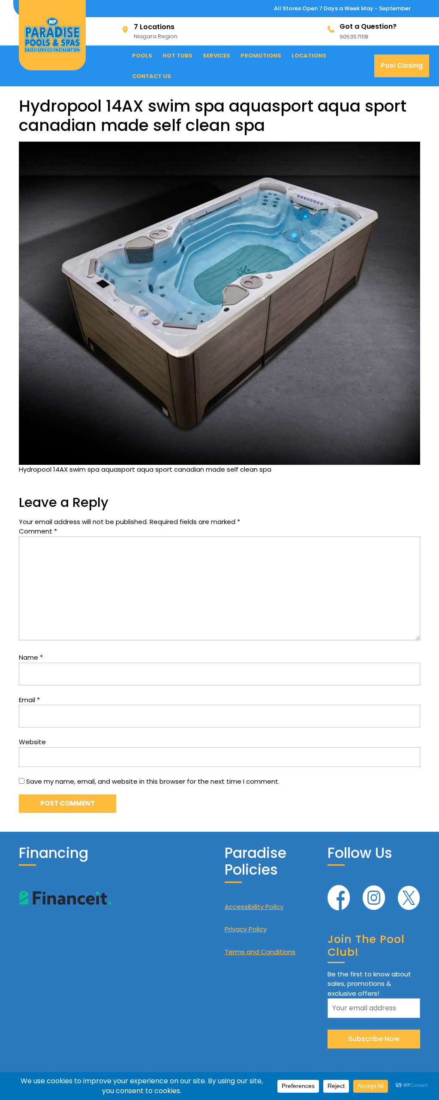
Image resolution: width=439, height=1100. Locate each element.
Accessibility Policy (254, 906)
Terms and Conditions (260, 951)
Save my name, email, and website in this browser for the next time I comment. (153, 781)
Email (29, 699)
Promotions (261, 56)
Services (216, 56)
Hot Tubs (177, 56)
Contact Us (151, 76)
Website (32, 741)
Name (31, 657)
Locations (309, 56)
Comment (38, 531)
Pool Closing (405, 69)
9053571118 (354, 37)
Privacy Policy (246, 928)
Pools (142, 56)
